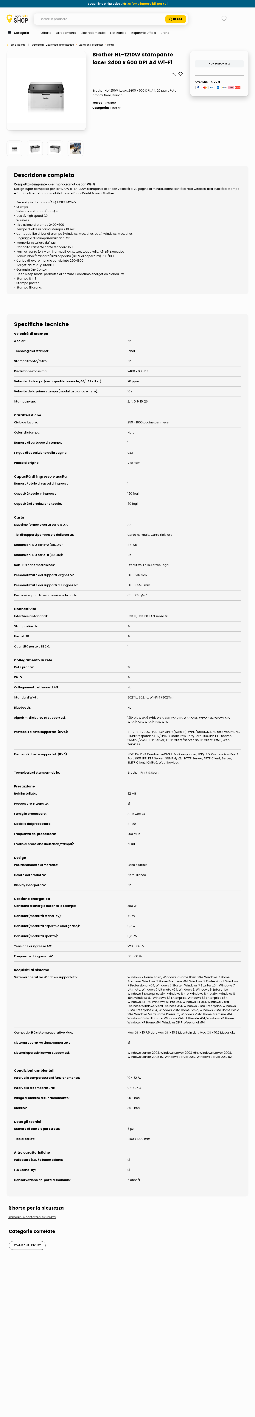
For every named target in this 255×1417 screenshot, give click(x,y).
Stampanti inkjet (27, 1245)
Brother (110, 103)
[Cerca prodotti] (175, 19)
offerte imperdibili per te (147, 3)
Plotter (110, 44)
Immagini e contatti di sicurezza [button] (32, 1217)
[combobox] (111, 19)
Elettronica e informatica (60, 44)
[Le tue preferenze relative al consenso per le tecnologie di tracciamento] (248, 1410)
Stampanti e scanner (91, 44)
